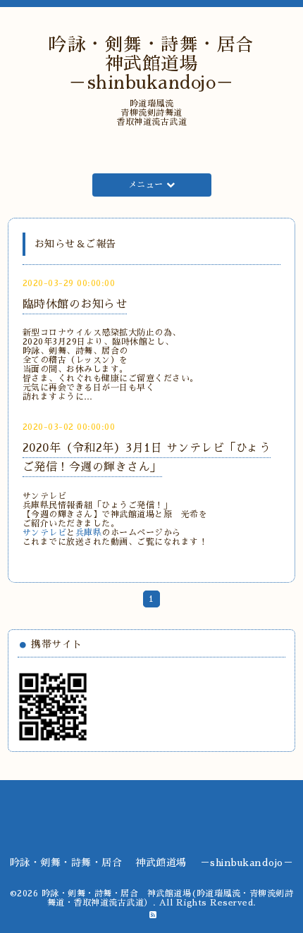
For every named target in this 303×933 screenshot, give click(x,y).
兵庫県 (88, 533)
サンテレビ (45, 533)
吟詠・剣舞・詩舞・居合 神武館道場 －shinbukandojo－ (161, 64)
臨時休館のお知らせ (75, 304)
